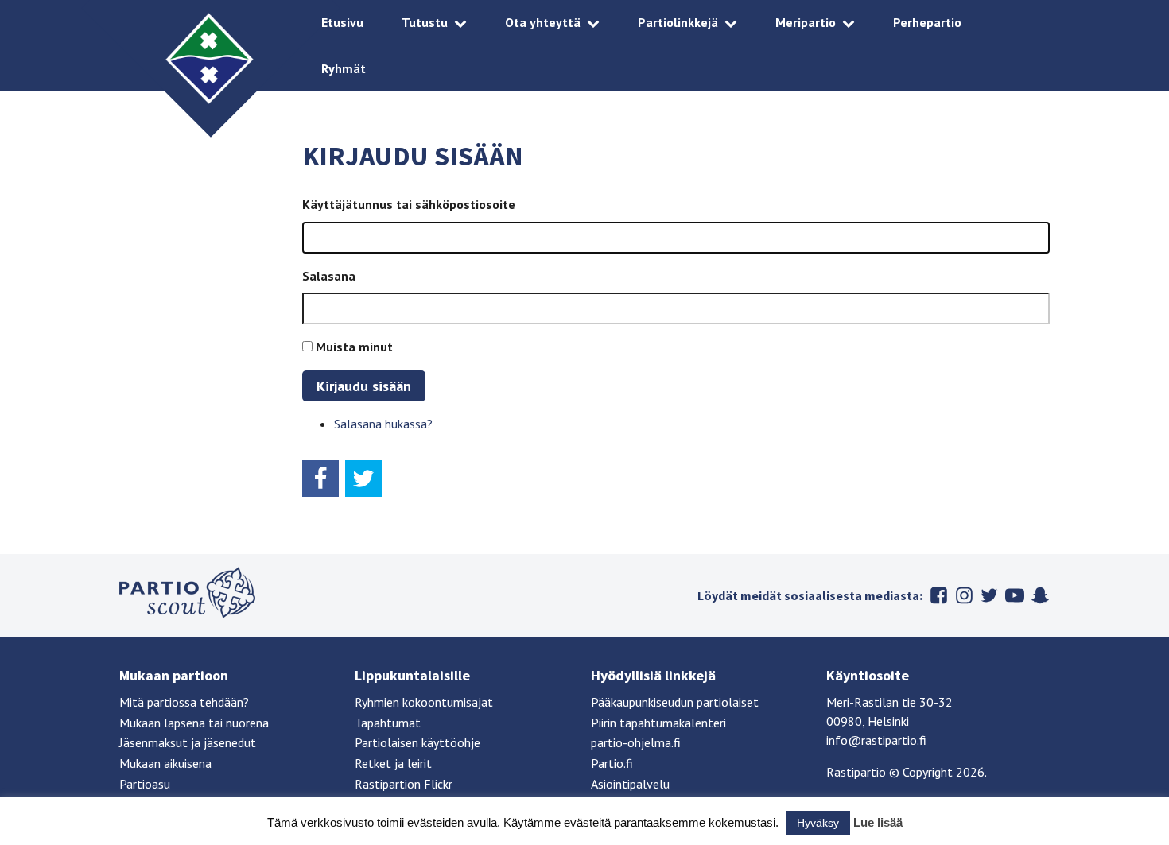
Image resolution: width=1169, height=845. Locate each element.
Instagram (963, 595)
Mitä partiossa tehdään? (184, 702)
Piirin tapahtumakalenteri (658, 723)
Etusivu (342, 22)
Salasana (328, 276)
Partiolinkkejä (678, 22)
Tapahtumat (388, 723)
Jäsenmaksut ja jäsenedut (187, 742)
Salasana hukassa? (383, 424)
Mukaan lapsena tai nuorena (194, 723)
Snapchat (1040, 595)
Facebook (938, 595)
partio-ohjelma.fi (636, 742)
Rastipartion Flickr (403, 784)
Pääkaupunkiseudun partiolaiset (675, 702)
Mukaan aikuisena (165, 763)
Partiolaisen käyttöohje (417, 742)
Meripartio (805, 22)
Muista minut (354, 347)
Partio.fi (612, 763)
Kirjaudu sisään (364, 386)
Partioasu (144, 784)
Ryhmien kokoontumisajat (424, 702)
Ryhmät (343, 68)
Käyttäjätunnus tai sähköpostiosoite (408, 204)
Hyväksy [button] (818, 822)
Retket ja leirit (393, 763)
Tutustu (425, 22)
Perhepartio (927, 22)
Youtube (1014, 595)
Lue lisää (878, 822)
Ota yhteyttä (543, 22)
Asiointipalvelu (630, 784)
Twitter (989, 595)
